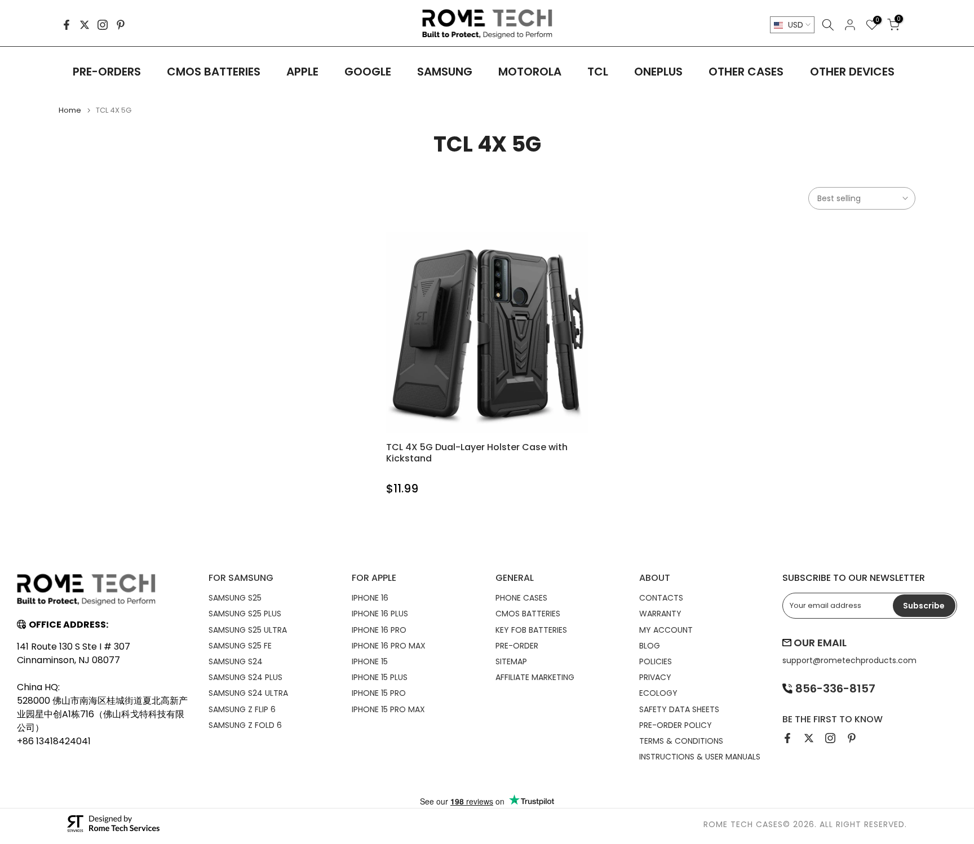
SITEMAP (511, 661)
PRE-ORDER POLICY (675, 725)
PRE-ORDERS (107, 71)
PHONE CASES (521, 597)
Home (70, 110)
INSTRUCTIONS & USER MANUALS (699, 756)
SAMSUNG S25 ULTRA (248, 630)
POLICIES (655, 661)
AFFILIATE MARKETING (534, 677)
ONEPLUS (658, 71)
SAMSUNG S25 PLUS (245, 613)
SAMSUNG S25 (235, 597)
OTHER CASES (746, 71)
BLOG (649, 645)
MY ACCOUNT (666, 630)
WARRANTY (660, 613)
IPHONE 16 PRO (379, 630)
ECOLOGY (658, 693)
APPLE (302, 71)
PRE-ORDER (516, 645)
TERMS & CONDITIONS (681, 741)
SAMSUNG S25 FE (240, 645)
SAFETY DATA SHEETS (679, 709)
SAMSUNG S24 (236, 661)
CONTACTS (661, 597)
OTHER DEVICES (852, 71)
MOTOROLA (529, 71)
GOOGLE (367, 71)
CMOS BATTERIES (213, 71)
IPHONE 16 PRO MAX (389, 645)
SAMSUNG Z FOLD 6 (245, 725)
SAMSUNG (444, 71)
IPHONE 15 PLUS (380, 677)
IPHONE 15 (370, 661)
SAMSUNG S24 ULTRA (248, 693)
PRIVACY (655, 677)
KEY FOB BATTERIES (531, 630)
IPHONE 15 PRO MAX (388, 709)
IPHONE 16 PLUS (380, 613)
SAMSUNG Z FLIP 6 (242, 709)
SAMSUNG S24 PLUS (245, 677)
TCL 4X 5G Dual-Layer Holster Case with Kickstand (477, 453)
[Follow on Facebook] (66, 25)
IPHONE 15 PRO (379, 693)
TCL (597, 71)
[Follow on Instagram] (103, 25)
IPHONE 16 (370, 597)
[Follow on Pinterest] (121, 25)
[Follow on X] (84, 25)
